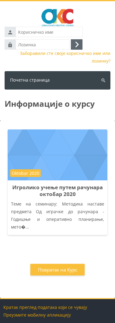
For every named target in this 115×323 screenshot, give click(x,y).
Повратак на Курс (57, 270)
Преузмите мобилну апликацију (37, 315)
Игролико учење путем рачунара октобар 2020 (57, 191)
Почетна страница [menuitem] (30, 80)
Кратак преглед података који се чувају (45, 307)
